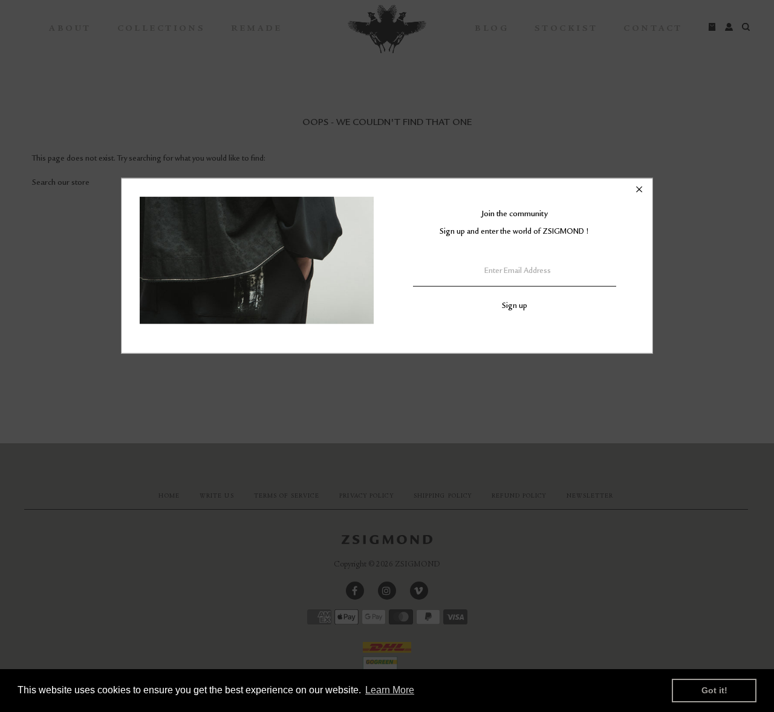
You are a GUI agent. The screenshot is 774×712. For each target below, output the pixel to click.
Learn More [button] (389, 690)
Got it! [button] (714, 690)
